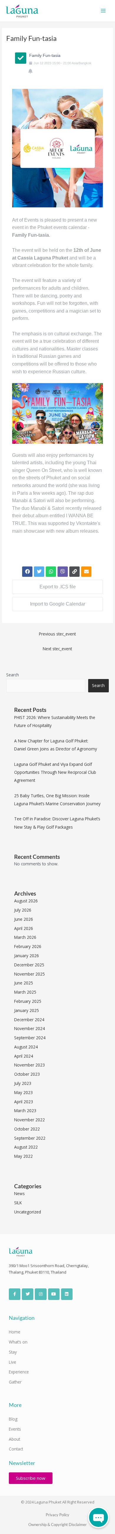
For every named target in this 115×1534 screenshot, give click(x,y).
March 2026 (25, 937)
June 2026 (23, 919)
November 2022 (29, 1120)
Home (14, 1332)
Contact (16, 1449)
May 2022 (23, 1156)
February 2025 (27, 1001)
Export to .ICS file (58, 586)
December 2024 (29, 1019)
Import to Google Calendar (57, 603)
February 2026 (27, 946)
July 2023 (22, 1083)
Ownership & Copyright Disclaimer (57, 1524)
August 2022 (26, 1147)
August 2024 (26, 1047)
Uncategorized (27, 1212)
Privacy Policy (57, 1514)
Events (15, 1429)
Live (12, 1362)
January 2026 (26, 955)
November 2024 (29, 1028)
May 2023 (23, 1092)
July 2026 (22, 910)
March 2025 (25, 992)
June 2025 (23, 983)
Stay (13, 1352)
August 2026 (26, 901)
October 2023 (27, 1074)
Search (12, 675)
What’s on (18, 1342)
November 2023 (29, 1065)
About (14, 1439)
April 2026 (23, 928)
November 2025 (29, 974)
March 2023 (25, 1110)
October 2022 (27, 1129)
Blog (13, 1419)
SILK (18, 1202)
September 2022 (29, 1138)
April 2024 (23, 1056)
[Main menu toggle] (103, 11)
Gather (15, 1382)
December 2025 (29, 965)
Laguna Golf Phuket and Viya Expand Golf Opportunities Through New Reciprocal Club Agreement (55, 772)
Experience (19, 1372)
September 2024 (29, 1037)
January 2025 (26, 1010)
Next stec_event (57, 648)
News (19, 1193)
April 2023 (23, 1101)
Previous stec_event (57, 634)
